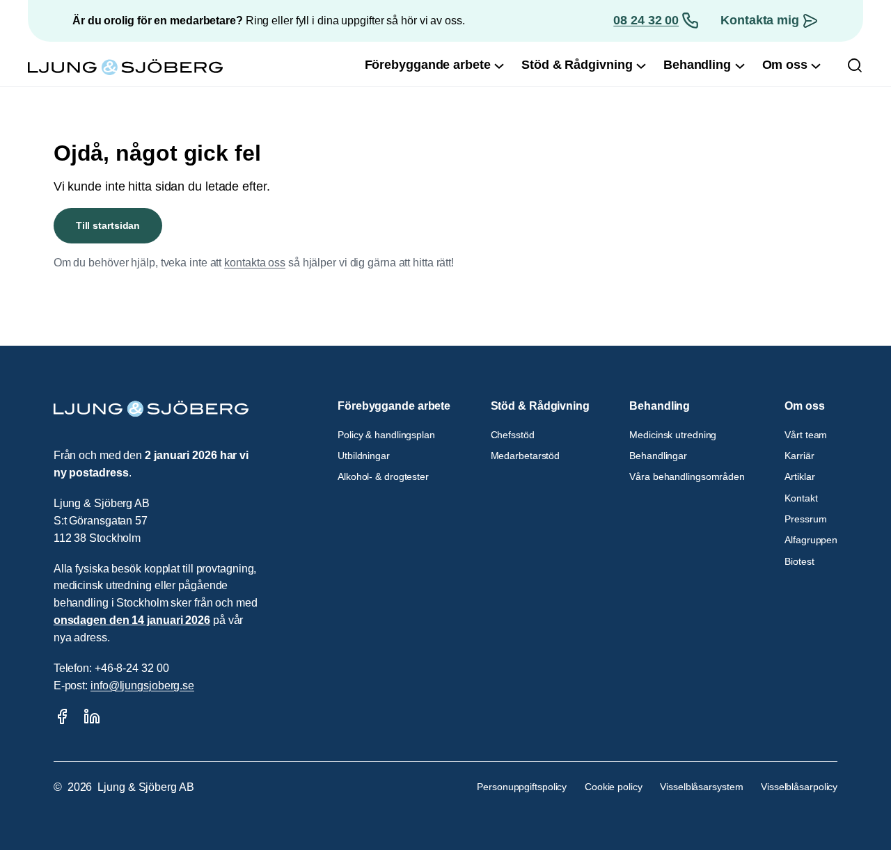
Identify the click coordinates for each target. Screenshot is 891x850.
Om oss (804, 406)
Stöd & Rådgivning (540, 406)
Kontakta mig (759, 20)
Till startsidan (108, 225)
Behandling (659, 406)
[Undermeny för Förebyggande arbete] (499, 65)
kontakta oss (254, 262)
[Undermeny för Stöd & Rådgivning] (641, 65)
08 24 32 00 (646, 20)
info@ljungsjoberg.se (142, 685)
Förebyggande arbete (394, 406)
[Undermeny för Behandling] (740, 65)
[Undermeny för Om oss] (815, 65)
